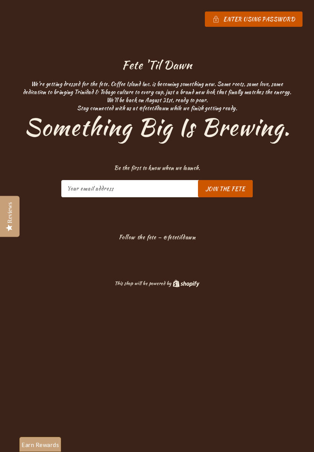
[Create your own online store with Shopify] (186, 283)
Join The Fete (225, 189)
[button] (157, 19)
